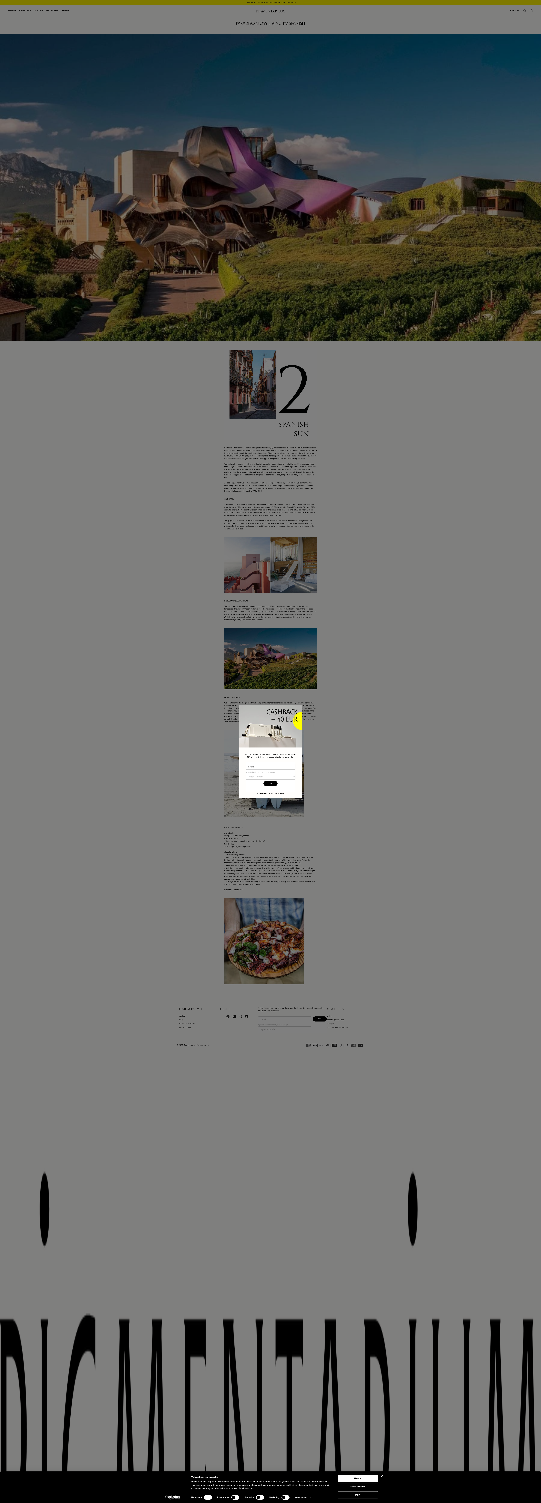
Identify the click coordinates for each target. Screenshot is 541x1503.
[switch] (235, 1497)
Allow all (358, 1478)
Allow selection (357, 1486)
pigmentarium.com (270, 793)
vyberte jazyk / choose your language (260, 772)
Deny (357, 1495)
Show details (301, 1497)
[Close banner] (382, 1476)
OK (270, 783)
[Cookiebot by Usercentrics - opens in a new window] (172, 1497)
